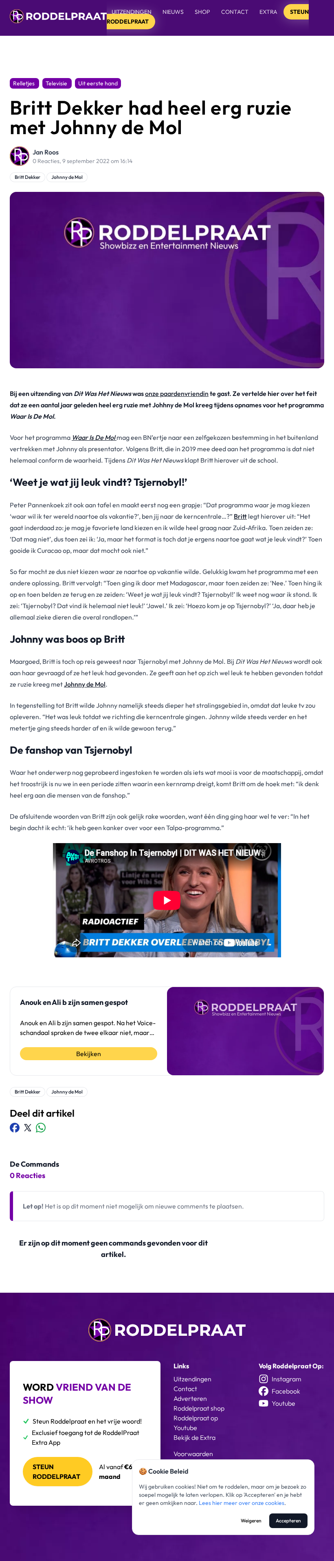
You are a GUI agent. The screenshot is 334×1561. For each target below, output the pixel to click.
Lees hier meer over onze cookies (241, 1503)
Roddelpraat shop (199, 1408)
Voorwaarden (193, 1454)
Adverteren (190, 1398)
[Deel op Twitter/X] (28, 1128)
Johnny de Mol (67, 177)
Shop (202, 11)
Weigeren (251, 1521)
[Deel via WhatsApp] (41, 1128)
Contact (234, 11)
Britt (240, 516)
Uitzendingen (132, 11)
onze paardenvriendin (177, 393)
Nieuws (173, 11)
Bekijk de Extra (194, 1437)
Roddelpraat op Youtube (196, 1423)
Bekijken (88, 1054)
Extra (269, 11)
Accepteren (288, 1521)
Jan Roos (46, 152)
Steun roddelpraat (56, 1472)
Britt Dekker (27, 177)
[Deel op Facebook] (15, 1128)
